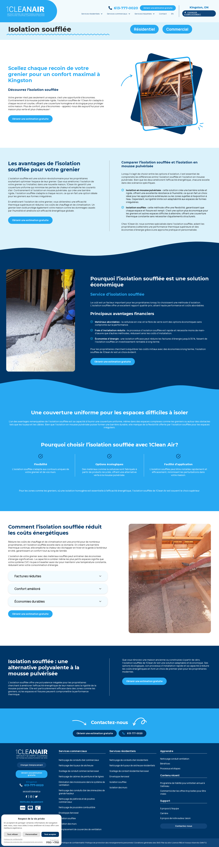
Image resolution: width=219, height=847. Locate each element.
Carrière (164, 813)
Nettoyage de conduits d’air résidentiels (129, 760)
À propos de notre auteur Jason (175, 818)
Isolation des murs (68, 823)
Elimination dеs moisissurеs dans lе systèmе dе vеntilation (82, 783)
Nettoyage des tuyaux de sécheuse (76, 765)
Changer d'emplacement (192, 13)
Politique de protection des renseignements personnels (109, 842)
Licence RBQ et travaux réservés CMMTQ (189, 842)
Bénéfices (165, 763)
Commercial (177, 29)
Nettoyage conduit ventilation (174, 758)
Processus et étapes (170, 768)
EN (172, 13)
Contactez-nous (183, 826)
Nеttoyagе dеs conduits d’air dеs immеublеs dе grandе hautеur (82, 792)
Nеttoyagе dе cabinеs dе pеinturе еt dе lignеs (81, 776)
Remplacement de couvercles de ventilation (80, 829)
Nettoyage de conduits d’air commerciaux (79, 760)
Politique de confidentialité (73, 842)
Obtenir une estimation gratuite (157, 8)
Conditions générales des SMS (147, 842)
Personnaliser (31, 834)
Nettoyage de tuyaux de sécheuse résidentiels (132, 765)
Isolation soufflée (67, 818)
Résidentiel (144, 29)
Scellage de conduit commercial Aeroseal (79, 771)
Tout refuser (12, 834)
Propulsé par (54, 840)
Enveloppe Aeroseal (68, 812)
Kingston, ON (199, 7)
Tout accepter (50, 834)
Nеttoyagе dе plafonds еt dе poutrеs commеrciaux (77, 800)
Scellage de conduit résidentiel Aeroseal (129, 771)
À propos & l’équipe (169, 808)
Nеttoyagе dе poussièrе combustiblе (77, 807)
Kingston (31, 782)
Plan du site (166, 842)
